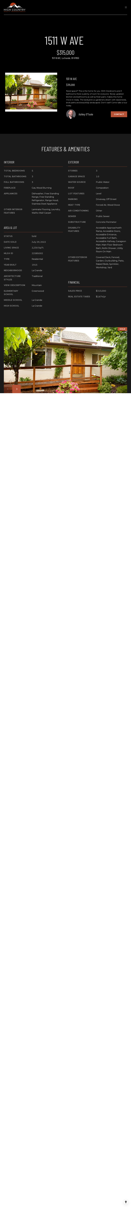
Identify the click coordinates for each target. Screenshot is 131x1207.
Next (16, 389)
